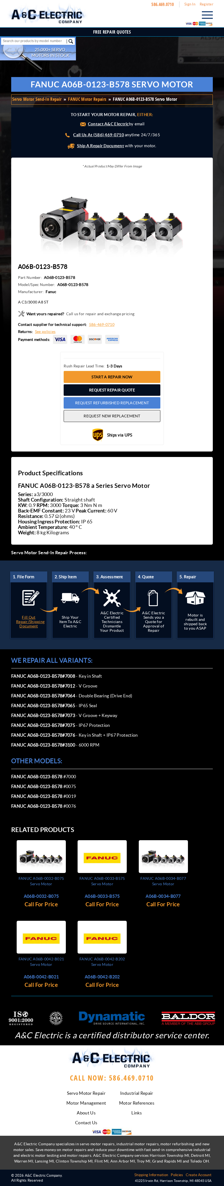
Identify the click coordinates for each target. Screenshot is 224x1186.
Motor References (136, 1103)
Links (136, 1112)
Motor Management (86, 1103)
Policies (177, 1175)
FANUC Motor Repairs (87, 99)
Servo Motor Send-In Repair (36, 99)
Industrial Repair (136, 1093)
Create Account (198, 1175)
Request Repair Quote (112, 390)
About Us (86, 1112)
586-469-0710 (101, 324)
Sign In (189, 4)
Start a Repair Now (112, 377)
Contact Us (86, 1122)
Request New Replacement (112, 416)
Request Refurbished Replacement (112, 403)
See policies (45, 331)
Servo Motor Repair (86, 1093)
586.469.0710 (162, 4)
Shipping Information (151, 1175)
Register (206, 4)
